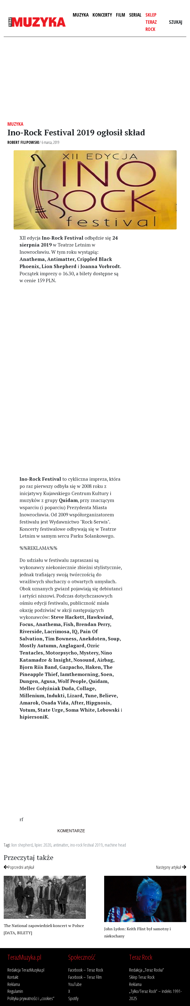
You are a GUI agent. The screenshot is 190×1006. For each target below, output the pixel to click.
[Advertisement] (95, 79)
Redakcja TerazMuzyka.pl (25, 969)
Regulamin (15, 991)
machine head (115, 844)
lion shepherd (22, 844)
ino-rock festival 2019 (86, 844)
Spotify (73, 998)
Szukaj (175, 22)
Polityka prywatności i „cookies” (30, 998)
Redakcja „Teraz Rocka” (146, 969)
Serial (135, 14)
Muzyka (81, 14)
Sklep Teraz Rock (151, 21)
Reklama (13, 984)
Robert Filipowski (23, 142)
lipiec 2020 (43, 844)
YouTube (75, 984)
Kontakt (12, 977)
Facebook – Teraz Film (85, 977)
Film (120, 14)
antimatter (60, 844)
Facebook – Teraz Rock (85, 969)
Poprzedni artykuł (21, 867)
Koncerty (102, 14)
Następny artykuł (169, 867)
